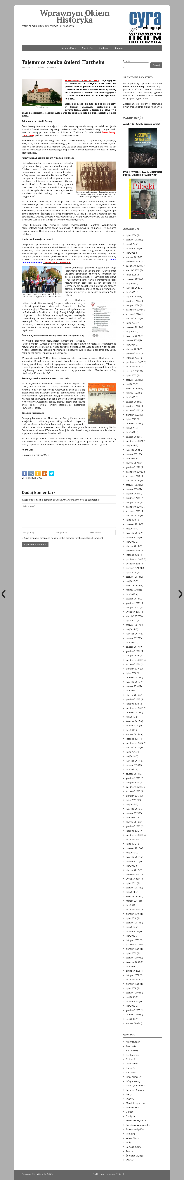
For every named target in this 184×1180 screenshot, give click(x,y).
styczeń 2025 (132, 296)
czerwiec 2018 (133, 576)
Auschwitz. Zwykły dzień (136, 123)
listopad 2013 (132, 782)
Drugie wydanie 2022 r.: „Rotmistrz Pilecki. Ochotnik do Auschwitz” (142, 173)
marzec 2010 (132, 931)
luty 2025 (130, 292)
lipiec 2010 (131, 918)
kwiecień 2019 (133, 532)
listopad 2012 (132, 830)
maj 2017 (130, 629)
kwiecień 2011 (133, 896)
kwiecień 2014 (133, 760)
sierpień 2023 (133, 371)
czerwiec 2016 (133, 677)
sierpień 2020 (133, 480)
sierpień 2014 (133, 747)
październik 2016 (134, 660)
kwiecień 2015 (133, 721)
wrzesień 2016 (133, 664)
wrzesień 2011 (133, 878)
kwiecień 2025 (133, 287)
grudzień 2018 (133, 550)
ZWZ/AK (130, 1160)
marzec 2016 (132, 686)
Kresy (129, 1094)
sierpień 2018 (133, 567)
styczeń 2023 (132, 401)
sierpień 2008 (133, 983)
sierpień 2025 (133, 270)
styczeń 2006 (132, 1023)
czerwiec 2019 (133, 524)
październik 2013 (134, 786)
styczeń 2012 (132, 870)
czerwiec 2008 (133, 992)
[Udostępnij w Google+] (44, 473)
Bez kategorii (132, 1054)
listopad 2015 (132, 703)
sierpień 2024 (133, 318)
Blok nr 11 (131, 1059)
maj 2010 (130, 926)
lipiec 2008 (131, 988)
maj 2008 (130, 997)
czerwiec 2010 (133, 922)
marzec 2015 (132, 725)
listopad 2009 (132, 940)
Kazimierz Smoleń (135, 1089)
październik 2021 (134, 441)
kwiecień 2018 (133, 585)
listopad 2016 (132, 655)
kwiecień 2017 (133, 633)
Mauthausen (132, 1107)
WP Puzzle (120, 1174)
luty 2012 (130, 865)
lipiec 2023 (131, 375)
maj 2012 (130, 852)
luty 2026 (130, 252)
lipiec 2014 (131, 751)
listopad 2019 (132, 502)
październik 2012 (134, 835)
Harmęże (130, 1068)
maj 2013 (130, 804)
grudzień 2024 (133, 301)
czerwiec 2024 (133, 327)
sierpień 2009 (133, 948)
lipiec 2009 (131, 953)
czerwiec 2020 (133, 484)
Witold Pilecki (132, 1138)
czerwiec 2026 (133, 239)
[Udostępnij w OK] (38, 473)
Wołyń (129, 1142)
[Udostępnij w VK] (31, 473)
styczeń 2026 (132, 257)
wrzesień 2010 (133, 909)
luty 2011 (130, 905)
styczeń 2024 (132, 349)
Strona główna (69, 47)
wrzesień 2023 (133, 366)
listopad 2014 (132, 738)
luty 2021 (130, 458)
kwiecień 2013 (133, 808)
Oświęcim (130, 1116)
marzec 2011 (132, 900)
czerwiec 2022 (133, 423)
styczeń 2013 (132, 821)
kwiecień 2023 (133, 388)
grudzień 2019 (133, 497)
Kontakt (118, 47)
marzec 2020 (132, 489)
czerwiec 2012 (133, 848)
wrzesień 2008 (133, 979)
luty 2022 (130, 432)
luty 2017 (130, 642)
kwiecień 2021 (133, 449)
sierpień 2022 (133, 414)
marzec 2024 (132, 340)
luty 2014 (130, 769)
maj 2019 (130, 528)
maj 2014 (130, 756)
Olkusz (129, 1111)
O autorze (103, 47)
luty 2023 (130, 397)
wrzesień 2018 (133, 563)
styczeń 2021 (132, 462)
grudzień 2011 (133, 874)
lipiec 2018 (131, 572)
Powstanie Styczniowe (137, 1120)
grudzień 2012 (133, 826)
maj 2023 (130, 384)
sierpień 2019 (133, 515)
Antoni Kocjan (133, 1041)
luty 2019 (130, 541)
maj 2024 (130, 331)
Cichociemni (132, 1063)
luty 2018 (130, 594)
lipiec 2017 (131, 620)
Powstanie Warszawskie (138, 1125)
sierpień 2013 (133, 795)
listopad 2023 (132, 357)
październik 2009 (134, 944)
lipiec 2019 (131, 519)
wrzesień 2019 (133, 511)
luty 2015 (130, 730)
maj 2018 (130, 581)
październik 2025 (134, 265)
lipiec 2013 (131, 800)
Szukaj (126, 60)
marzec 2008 (132, 1001)
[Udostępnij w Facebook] (24, 473)
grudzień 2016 (133, 651)
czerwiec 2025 (133, 279)
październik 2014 (134, 743)
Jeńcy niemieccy (133, 1076)
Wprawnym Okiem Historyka (74, 16)
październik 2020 (134, 471)
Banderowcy (132, 1050)
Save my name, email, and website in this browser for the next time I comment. (63, 537)
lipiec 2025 (131, 274)
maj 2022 (130, 427)
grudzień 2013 (133, 778)
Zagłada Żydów (133, 1146)
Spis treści (87, 47)
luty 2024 (130, 344)
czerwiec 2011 (133, 887)
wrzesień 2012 (133, 839)
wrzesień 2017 (133, 611)
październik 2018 (134, 559)
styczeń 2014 (132, 773)
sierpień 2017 (133, 616)
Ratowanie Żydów (135, 1129)
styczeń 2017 (132, 646)
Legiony (130, 1098)
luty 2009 (130, 966)
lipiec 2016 (131, 673)
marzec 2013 (132, 813)
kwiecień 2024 (133, 336)
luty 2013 (130, 817)
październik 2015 (134, 708)
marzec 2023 (132, 392)
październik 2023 (134, 362)
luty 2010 (130, 935)
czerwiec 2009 (133, 957)
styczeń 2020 (132, 493)
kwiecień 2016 (133, 681)
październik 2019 (134, 506)
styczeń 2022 (132, 436)
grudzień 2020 (133, 467)
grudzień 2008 (133, 970)
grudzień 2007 (133, 1010)
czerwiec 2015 (133, 712)
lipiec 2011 (131, 883)
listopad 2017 (132, 607)
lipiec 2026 (131, 235)
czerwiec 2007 (133, 1014)
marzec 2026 (132, 248)
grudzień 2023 (133, 353)
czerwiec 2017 (133, 624)
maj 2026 (130, 243)
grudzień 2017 (133, 603)
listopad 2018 (132, 554)
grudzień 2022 (133, 406)
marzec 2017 (132, 638)
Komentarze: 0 (52, 67)
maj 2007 (130, 1019)
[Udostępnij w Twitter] (51, 473)
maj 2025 (130, 283)
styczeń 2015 (132, 734)
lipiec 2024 (131, 322)
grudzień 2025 (133, 261)
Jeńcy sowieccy (133, 1081)
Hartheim (40, 67)
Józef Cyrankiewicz (135, 1085)
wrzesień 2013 (133, 791)
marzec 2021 (132, 454)
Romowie (130, 1133)
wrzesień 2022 (133, 410)
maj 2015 (130, 716)
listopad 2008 (132, 975)
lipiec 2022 (131, 419)
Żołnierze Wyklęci (134, 1155)
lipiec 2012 (131, 843)
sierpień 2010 (133, 913)
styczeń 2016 (132, 695)
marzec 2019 (132, 537)
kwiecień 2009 (133, 962)
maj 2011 (130, 891)
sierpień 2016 (133, 668)
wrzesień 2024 (133, 314)
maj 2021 (130, 445)
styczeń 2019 (132, 546)
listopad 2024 (132, 305)
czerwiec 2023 (133, 379)
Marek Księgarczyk (135, 1103)
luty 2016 (130, 690)
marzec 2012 (132, 861)
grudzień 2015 (133, 699)
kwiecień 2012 (133, 856)
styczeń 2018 (132, 598)
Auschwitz (131, 1046)
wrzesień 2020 (133, 476)
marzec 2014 (132, 765)
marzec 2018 (132, 589)
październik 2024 (134, 309)
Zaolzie (129, 1151)
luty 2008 (130, 1005)
